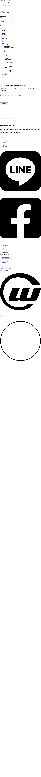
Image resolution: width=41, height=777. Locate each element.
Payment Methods (5, 257)
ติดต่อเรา (3, 77)
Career (3, 142)
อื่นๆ (3, 41)
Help (3, 249)
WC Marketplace (9, 62)
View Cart (4, 246)
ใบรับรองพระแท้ (5, 44)
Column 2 (6, 61)
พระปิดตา (4, 34)
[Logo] (3, 20)
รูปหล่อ (3, 37)
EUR (5, 5)
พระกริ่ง (3, 30)
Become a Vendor (5, 12)
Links (1, 9)
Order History (4, 146)
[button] (20, 360)
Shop (5, 50)
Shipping (4, 262)
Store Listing (11, 69)
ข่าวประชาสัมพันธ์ (5, 74)
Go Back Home (3, 90)
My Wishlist (4, 250)
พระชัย (3, 33)
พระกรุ (3, 31)
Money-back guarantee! (6, 258)
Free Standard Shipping (4, 2)
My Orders (6, 51)
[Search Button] (0, 24)
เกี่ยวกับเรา (4, 75)
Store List (8, 57)
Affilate (3, 145)
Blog (3, 11)
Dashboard (6, 48)
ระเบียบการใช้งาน (5, 73)
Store (7, 58)
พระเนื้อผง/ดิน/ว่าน (5, 35)
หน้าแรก (3, 43)
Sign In (3, 248)
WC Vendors (8, 67)
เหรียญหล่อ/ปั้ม (5, 38)
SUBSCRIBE (4, 103)
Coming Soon (7, 46)
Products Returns (5, 259)
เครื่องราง (3, 39)
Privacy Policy (5, 252)
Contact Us (4, 14)
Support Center (5, 261)
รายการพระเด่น (5, 52)
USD (3, 4)
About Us (4, 139)
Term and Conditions (6, 263)
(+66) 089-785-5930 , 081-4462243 (10, 132)
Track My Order (5, 245)
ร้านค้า (3, 54)
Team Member (5, 141)
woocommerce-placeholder (9, 47)
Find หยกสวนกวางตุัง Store (5, 0)
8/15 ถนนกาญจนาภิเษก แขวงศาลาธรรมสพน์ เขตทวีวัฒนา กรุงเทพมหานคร (20, 129)
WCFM (5, 55)
